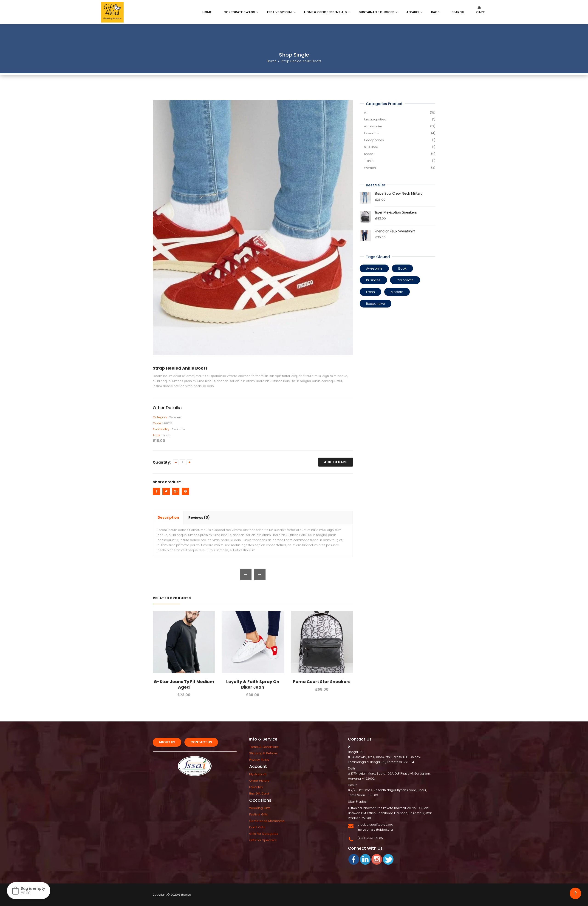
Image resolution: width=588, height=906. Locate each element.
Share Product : (168, 482)
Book (166, 435)
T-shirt (368, 161)
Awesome (374, 268)
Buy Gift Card (259, 793)
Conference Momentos (266, 821)
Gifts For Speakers (263, 840)
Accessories (373, 126)
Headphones (374, 140)
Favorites (256, 787)
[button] (28, 890)
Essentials (371, 133)
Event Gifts (257, 827)
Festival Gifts (258, 814)
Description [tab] (168, 517)
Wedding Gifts (259, 808)
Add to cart (335, 462)
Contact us (201, 742)
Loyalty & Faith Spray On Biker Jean (252, 684)
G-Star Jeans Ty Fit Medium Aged (184, 684)
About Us (167, 742)
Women (175, 417)
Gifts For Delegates (263, 834)
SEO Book (371, 147)
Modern (397, 292)
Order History (259, 780)
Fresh (370, 292)
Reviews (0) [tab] (199, 517)
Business (373, 280)
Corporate (405, 280)
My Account (257, 774)
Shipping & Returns (263, 753)
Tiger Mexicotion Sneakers (395, 212)
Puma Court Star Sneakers (322, 681)
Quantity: (162, 462)
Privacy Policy (259, 760)
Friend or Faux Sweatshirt (394, 231)
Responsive (375, 303)
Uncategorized (375, 119)
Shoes (368, 154)
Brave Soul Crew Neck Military (398, 193)
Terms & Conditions (264, 747)
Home (272, 61)
